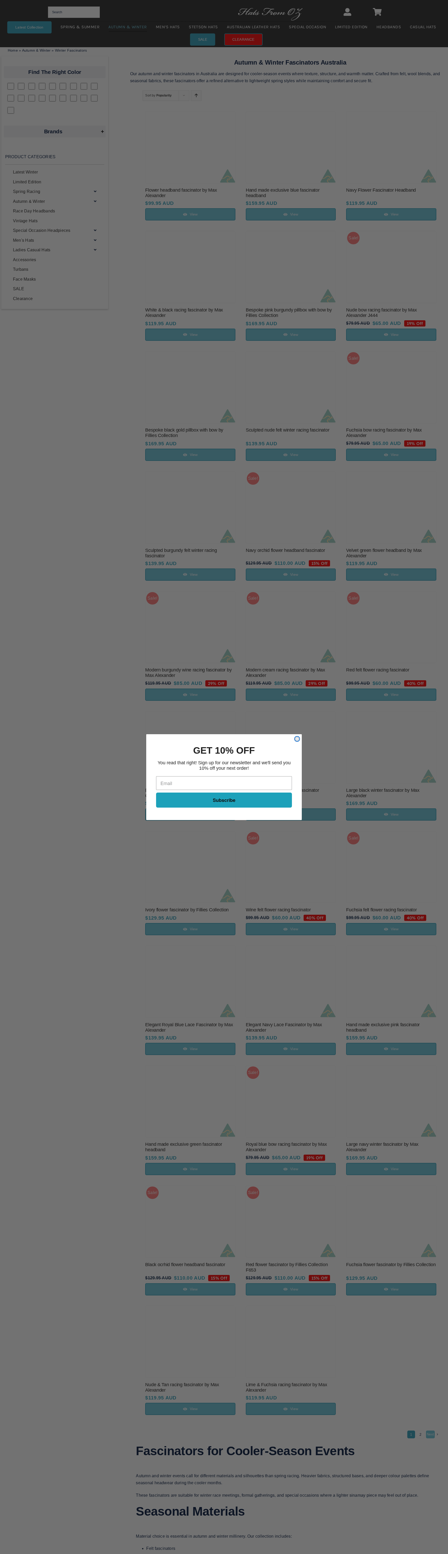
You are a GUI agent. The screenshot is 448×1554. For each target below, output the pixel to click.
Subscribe (224, 800)
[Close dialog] (297, 738)
